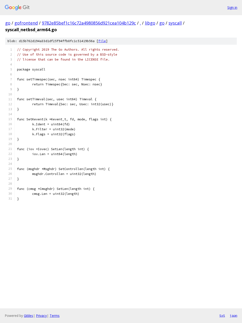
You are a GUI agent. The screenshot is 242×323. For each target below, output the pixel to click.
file (102, 41)
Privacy (41, 315)
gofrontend (26, 23)
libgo (150, 23)
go (7, 23)
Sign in (232, 7)
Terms (55, 315)
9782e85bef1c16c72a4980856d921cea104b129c (89, 23)
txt (222, 315)
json (233, 315)
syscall (175, 23)
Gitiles (28, 315)
